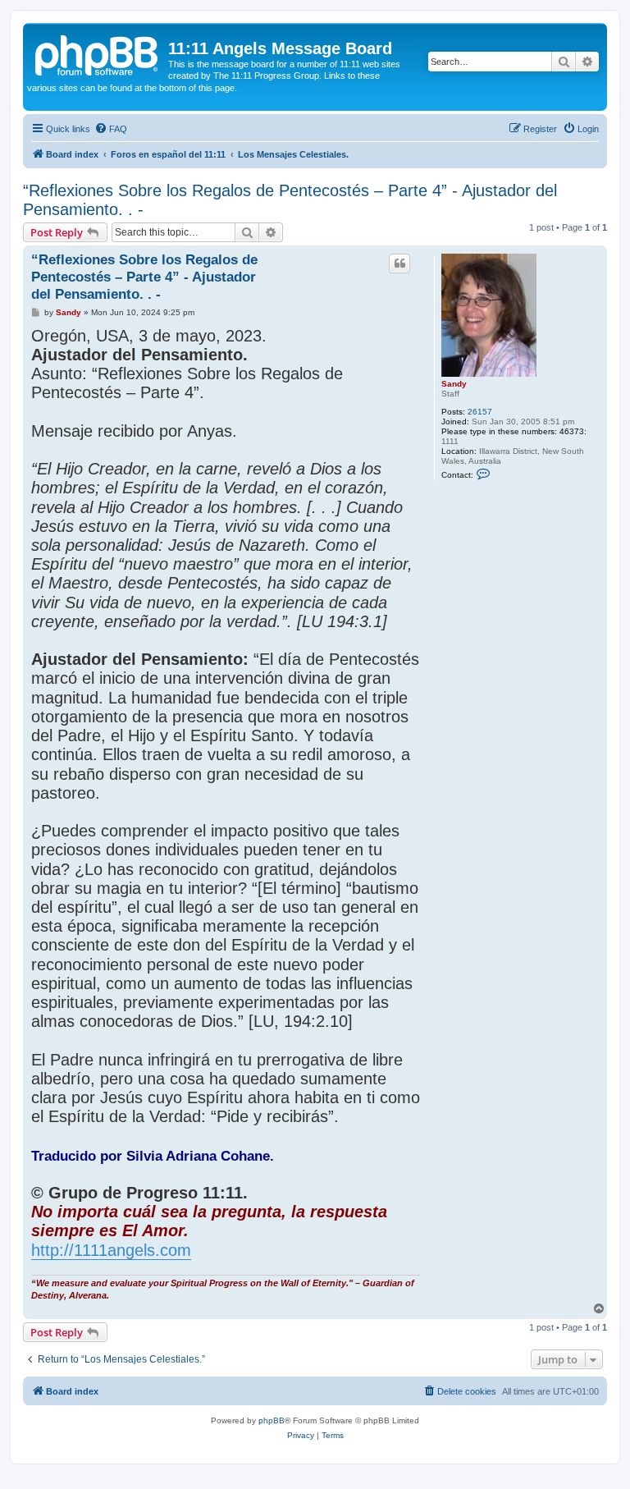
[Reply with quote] (399, 263)
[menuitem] (110, 129)
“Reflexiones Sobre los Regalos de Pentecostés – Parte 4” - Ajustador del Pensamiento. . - (290, 199)
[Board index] (97, 53)
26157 (480, 411)
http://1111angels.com (111, 1250)
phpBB (271, 1420)
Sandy (454, 383)
